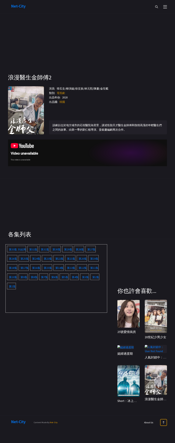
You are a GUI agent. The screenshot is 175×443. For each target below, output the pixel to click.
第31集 (45, 249)
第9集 (24, 277)
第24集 (36, 258)
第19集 (94, 258)
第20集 (83, 258)
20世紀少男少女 (155, 337)
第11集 (94, 268)
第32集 (33, 249)
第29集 (68, 249)
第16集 (36, 268)
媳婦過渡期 (125, 354)
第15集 (48, 268)
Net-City (54, 422)
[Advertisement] (87, 50)
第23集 (48, 258)
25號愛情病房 (126, 332)
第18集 (13, 268)
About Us (148, 422)
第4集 (75, 277)
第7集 (44, 277)
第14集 (59, 268)
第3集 (85, 277)
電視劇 (61, 93)
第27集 (91, 249)
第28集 (80, 249)
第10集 (13, 277)
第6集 (54, 277)
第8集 (34, 277)
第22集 (59, 258)
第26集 (13, 258)
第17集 (25, 268)
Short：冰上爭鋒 (128, 401)
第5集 (65, 277)
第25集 (25, 258)
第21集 (71, 258)
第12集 (83, 268)
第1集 (12, 286)
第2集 (95, 277)
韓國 (62, 102)
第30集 (56, 249)
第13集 (71, 268)
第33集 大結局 (17, 249)
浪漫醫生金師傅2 (156, 399)
